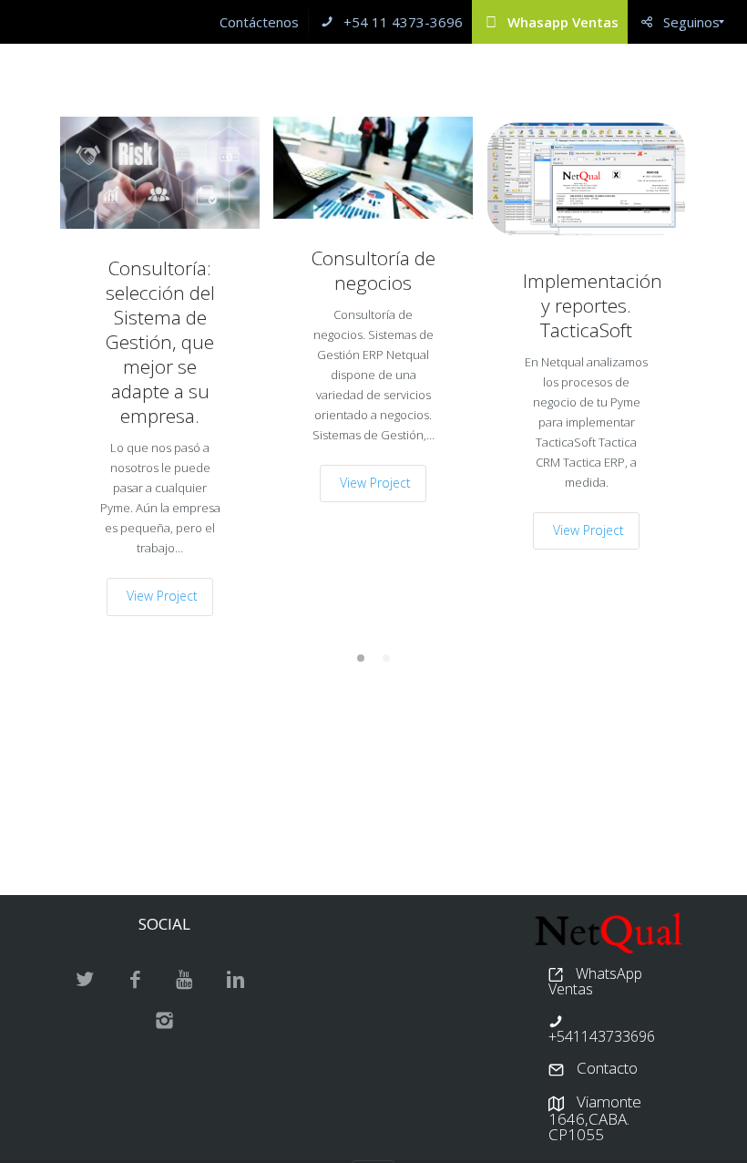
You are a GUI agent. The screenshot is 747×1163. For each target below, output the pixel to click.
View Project (162, 595)
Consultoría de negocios (373, 270)
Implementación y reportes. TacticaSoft (586, 306)
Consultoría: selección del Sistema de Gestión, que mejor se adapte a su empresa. (160, 342)
